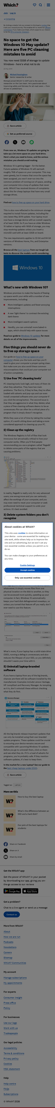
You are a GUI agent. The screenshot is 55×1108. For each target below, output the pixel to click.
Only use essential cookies (27, 577)
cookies (21, 533)
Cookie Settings (27, 565)
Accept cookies (27, 570)
